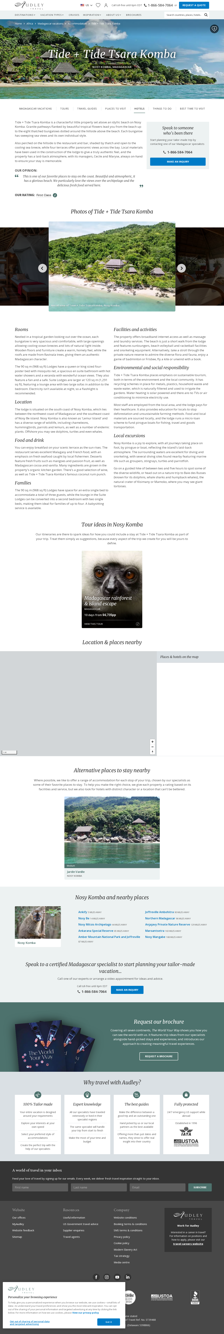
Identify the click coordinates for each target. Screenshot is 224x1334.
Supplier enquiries (73, 1230)
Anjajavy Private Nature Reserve (167, 924)
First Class (43, 195)
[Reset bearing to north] (152, 751)
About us (112, 14)
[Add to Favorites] (214, 28)
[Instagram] (106, 1277)
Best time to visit (192, 108)
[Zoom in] (152, 741)
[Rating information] (55, 195)
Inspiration (91, 14)
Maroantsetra (154, 931)
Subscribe (200, 1187)
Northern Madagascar (160, 918)
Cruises (74, 14)
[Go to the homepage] (29, 5)
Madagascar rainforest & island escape (108, 601)
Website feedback (23, 1230)
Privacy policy (122, 1236)
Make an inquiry (178, 161)
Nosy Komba (27, 943)
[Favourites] (98, 5)
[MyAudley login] (106, 5)
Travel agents (71, 1236)
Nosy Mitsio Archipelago (94, 924)
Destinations (24, 14)
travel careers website (188, 1243)
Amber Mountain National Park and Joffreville (109, 937)
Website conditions (125, 1217)
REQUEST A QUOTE (194, 5)
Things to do (162, 108)
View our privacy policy (85, 1312)
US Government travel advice (80, 1224)
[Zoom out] (152, 746)
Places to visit (115, 108)
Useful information (74, 1217)
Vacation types (51, 14)
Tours (64, 108)
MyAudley (18, 1224)
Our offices (19, 1217)
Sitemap (17, 1236)
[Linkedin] (127, 1277)
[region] (78, 703)
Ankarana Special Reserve (95, 931)
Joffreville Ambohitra (159, 912)
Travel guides (87, 108)
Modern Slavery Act (125, 1249)
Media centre (122, 1262)
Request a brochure (159, 1056)
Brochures (134, 14)
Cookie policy (121, 1243)
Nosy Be (83, 918)
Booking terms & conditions (130, 1224)
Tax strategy (122, 1256)
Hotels (139, 108)
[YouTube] (117, 1277)
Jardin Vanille (76, 872)
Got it (109, 1322)
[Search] (206, 15)
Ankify (82, 912)
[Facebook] (96, 1277)
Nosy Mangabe (155, 937)
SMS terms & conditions (128, 1230)
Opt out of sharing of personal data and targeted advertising (30, 1323)
